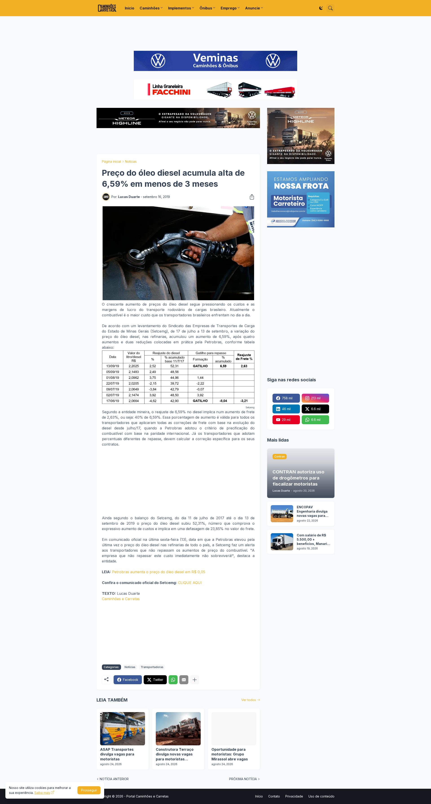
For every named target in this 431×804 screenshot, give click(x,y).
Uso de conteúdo (321, 796)
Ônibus (206, 8)
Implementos (179, 8)
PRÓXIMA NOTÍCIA (243, 779)
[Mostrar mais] (194, 679)
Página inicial (111, 161)
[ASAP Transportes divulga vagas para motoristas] (122, 728)
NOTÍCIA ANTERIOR (114, 779)
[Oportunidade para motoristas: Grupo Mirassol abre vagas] (233, 728)
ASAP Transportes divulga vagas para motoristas (117, 754)
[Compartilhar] (250, 197)
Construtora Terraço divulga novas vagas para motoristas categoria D (175, 754)
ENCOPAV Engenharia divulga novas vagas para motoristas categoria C (312, 511)
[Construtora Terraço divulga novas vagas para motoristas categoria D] (178, 728)
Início (129, 8)
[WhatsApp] (173, 679)
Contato (274, 796)
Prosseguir (89, 790)
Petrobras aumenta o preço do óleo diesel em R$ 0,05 (158, 572)
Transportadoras (152, 667)
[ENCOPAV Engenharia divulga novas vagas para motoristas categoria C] (282, 513)
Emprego (229, 8)
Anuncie (252, 8)
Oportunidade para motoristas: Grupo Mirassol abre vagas (229, 754)
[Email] (183, 679)
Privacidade (294, 796)
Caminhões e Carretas (121, 599)
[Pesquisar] (330, 8)
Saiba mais (42, 793)
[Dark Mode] (321, 8)
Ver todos (248, 700)
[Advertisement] (215, 33)
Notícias (131, 161)
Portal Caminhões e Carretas (147, 796)
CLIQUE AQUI (190, 582)
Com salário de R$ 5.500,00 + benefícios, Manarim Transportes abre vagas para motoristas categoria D (313, 539)
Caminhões (150, 8)
